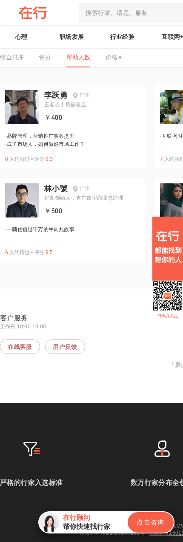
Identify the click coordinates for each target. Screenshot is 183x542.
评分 (45, 57)
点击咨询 (151, 522)
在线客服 (20, 346)
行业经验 (122, 36)
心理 (21, 36)
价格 (111, 57)
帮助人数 (78, 57)
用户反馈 (65, 346)
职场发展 (72, 36)
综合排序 (12, 57)
